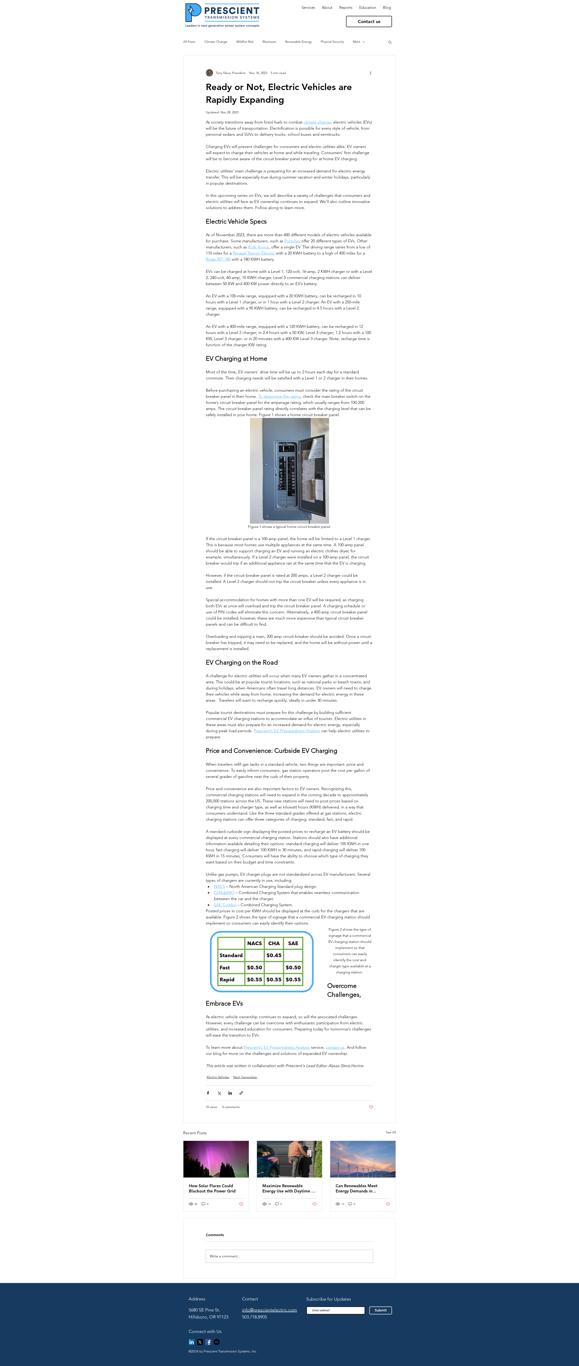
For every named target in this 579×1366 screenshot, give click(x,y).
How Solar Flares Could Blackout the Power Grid (212, 1188)
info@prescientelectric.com (269, 1310)
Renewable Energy (298, 42)
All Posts (189, 42)
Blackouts (269, 42)
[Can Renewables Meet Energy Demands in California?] (363, 1159)
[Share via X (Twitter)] (219, 1093)
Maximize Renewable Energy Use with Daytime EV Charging (289, 1188)
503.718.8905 (254, 1317)
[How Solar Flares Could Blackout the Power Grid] (216, 1159)
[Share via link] (241, 1093)
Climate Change (215, 42)
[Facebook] (208, 1342)
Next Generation (245, 1077)
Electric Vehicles (218, 1077)
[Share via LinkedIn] (230, 1093)
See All (391, 1132)
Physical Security (332, 42)
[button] (346, 7)
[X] (200, 1342)
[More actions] (370, 73)
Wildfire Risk (245, 42)
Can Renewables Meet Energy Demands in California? (356, 1188)
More (356, 42)
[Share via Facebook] (208, 1093)
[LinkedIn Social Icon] (192, 1342)
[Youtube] (217, 1342)
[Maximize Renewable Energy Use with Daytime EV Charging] (289, 1159)
